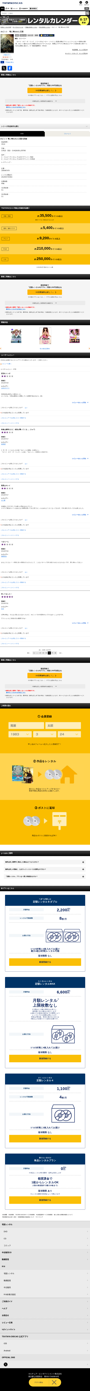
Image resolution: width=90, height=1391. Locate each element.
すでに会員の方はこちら (54, 95)
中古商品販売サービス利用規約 (44, 1214)
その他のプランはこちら (35, 95)
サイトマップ (39, 1217)
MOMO (3, 444)
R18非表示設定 (10, 1294)
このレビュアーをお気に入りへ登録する (13, 418)
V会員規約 (11, 1214)
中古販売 (7, 1287)
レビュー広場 (7, 1322)
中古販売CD (24, 8)
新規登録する (45, 962)
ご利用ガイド (7, 1301)
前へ (28, 653)
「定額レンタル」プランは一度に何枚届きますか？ (21, 876)
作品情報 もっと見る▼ (80, 50)
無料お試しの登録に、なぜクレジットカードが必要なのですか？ (25, 869)
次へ (60, 653)
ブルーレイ (67, 134)
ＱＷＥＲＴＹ (5, 388)
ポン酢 (3, 500)
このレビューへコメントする (10, 423)
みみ (2, 609)
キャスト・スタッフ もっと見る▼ (76, 53)
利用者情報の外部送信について (26, 1217)
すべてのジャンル (18, 27)
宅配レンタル (9, 1273)
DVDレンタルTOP (6, 27)
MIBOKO (4, 556)
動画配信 (34, 8)
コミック (15, 8)
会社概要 (4, 1214)
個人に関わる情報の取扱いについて (63, 1214)
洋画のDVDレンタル (31, 27)
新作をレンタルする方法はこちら (16, 107)
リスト (80, 5)
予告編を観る (9, 62)
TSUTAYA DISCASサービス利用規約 (25, 1214)
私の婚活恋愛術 (45, 349)
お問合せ (5, 1315)
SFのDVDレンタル (44, 27)
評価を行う (7, 55)
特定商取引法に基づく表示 (9, 1217)
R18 (87, 8)
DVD (2, 8)
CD (8, 8)
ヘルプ (4, 1308)
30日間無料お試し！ (45, 91)
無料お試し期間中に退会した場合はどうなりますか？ (22, 862)
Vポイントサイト (8, 1329)
